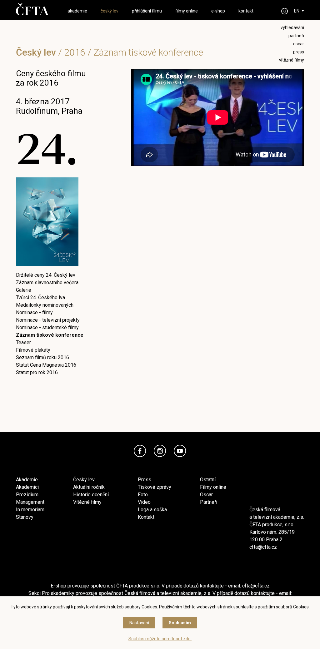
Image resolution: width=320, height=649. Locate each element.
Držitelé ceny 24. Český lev (45, 275)
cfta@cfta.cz (263, 547)
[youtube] (180, 451)
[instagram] (160, 451)
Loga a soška (152, 510)
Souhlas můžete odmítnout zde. (160, 638)
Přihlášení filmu (147, 10)
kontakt (245, 10)
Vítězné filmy (87, 502)
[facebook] (140, 451)
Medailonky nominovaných (44, 305)
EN (296, 10)
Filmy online (213, 487)
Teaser (23, 342)
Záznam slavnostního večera (47, 282)
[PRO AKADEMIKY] (284, 11)
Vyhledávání (292, 27)
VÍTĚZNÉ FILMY (291, 59)
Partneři (208, 502)
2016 (74, 52)
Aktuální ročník (89, 487)
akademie (77, 10)
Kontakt (146, 517)
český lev (109, 10)
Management (30, 502)
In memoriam (30, 510)
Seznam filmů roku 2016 (42, 357)
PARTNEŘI (296, 35)
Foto (143, 495)
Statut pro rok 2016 (37, 372)
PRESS (298, 51)
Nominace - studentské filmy (47, 327)
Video (144, 502)
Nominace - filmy (34, 312)
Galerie (23, 290)
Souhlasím (180, 622)
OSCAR (298, 43)
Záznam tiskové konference (49, 335)
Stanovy (24, 517)
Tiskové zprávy (154, 487)
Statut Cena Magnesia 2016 (46, 365)
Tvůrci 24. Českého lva (40, 297)
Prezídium (27, 495)
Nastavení (139, 622)
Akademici (27, 487)
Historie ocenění (91, 495)
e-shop (218, 10)
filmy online (186, 10)
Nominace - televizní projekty (48, 320)
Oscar (206, 495)
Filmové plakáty (33, 350)
